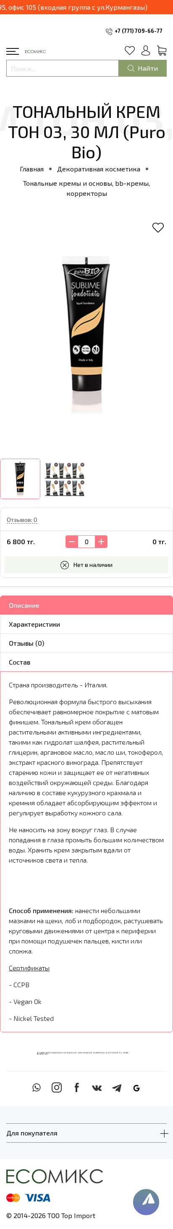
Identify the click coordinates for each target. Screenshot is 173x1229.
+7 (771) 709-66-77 (139, 30)
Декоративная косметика (98, 169)
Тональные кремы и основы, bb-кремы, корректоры (86, 188)
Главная (32, 169)
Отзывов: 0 (22, 519)
